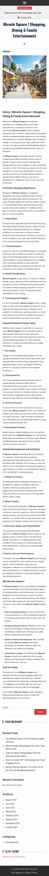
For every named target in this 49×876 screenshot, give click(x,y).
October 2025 (12, 827)
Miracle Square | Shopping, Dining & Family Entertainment (24, 30)
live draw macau (18, 857)
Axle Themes (32, 873)
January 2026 (11, 819)
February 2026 (12, 815)
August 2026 (11, 800)
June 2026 (10, 808)
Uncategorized (12, 842)
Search (5, 707)
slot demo (7, 857)
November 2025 (13, 823)
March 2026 (11, 811)
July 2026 (10, 804)
